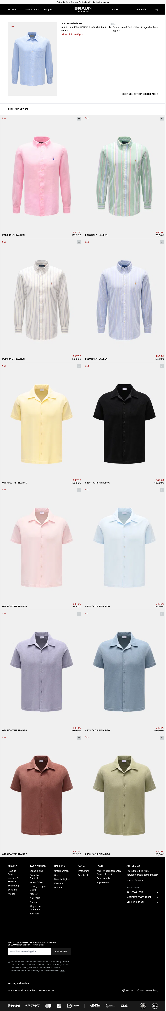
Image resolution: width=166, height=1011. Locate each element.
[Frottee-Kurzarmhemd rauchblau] (124, 672)
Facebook (83, 875)
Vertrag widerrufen (18, 983)
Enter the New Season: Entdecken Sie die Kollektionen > (83, 2)
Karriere (58, 883)
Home (112, 23)
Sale (12, 26)
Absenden (61, 951)
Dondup (34, 902)
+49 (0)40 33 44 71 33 (137, 870)
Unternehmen (61, 870)
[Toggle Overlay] (79, 119)
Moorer (33, 893)
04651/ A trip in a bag (14, 483)
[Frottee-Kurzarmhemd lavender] (41, 672)
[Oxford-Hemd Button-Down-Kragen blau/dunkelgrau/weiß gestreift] (124, 300)
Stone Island (36, 870)
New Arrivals (32, 9)
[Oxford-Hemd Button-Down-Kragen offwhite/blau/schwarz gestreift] (41, 300)
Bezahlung (13, 885)
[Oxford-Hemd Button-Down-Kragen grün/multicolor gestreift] (124, 176)
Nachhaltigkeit (62, 879)
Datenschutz (103, 878)
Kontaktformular (135, 880)
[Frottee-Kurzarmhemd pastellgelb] (41, 424)
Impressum (103, 882)
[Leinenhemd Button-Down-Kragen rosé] (41, 176)
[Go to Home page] (83, 9)
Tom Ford (35, 913)
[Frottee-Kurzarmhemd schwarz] (124, 424)
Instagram (83, 870)
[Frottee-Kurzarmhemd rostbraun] (41, 795)
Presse (58, 887)
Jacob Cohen (36, 882)
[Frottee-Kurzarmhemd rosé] (41, 548)
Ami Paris (35, 897)
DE (127, 990)
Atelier (11, 893)
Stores (57, 875)
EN (132, 990)
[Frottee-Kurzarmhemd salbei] (124, 795)
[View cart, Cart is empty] (156, 9)
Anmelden (141, 9)
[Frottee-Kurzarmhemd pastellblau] (124, 548)
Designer (47, 9)
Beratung (13, 889)
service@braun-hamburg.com (142, 874)
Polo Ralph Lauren (13, 235)
